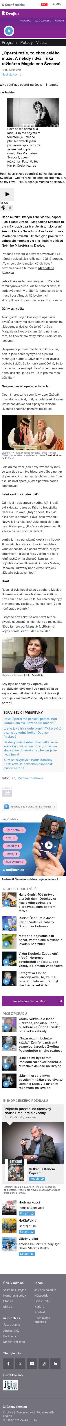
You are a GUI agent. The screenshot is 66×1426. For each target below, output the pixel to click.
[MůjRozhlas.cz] (7, 93)
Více (41, 42)
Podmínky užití (45, 1412)
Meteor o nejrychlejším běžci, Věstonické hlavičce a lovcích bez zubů (40, 940)
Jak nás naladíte (45, 1290)
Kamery (59, 20)
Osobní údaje (25, 1412)
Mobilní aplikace (14, 1342)
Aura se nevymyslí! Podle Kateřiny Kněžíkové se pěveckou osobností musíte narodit (28, 764)
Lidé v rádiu (42, 1301)
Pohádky (11, 846)
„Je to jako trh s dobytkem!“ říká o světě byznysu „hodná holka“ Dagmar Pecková (32, 732)
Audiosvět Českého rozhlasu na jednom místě (30, 879)
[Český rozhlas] (13, 4)
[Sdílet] (10, 208)
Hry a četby (13, 830)
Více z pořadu (15, 1013)
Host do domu (11, 74)
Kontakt (39, 1312)
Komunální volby (14, 1295)
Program (25, 20)
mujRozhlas (9, 819)
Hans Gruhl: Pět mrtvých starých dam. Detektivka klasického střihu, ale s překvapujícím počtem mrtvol (37, 903)
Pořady (26, 42)
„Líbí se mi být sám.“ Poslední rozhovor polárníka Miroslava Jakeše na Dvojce (40, 1062)
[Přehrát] (7, 194)
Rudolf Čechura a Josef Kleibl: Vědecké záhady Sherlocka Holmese (37, 922)
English (7, 1416)
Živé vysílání (13, 862)
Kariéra (39, 1306)
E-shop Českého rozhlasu (25, 1100)
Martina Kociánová (30, 778)
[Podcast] (3, 208)
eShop (7, 1306)
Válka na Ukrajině (14, 1290)
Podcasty (9, 1336)
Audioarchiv (43, 20)
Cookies (8, 1412)
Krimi (9, 838)
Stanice (8, 1301)
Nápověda (41, 1295)
